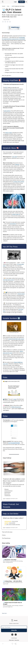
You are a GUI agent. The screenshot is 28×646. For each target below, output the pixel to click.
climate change (21, 293)
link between (13, 223)
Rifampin (6, 489)
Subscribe (21, 1)
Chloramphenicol (8, 490)
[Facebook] (12, 634)
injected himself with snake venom (16, 338)
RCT (6, 87)
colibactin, (17, 164)
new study (14, 156)
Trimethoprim (7, 495)
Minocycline (7, 493)
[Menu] (26, 2)
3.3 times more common (18, 181)
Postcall (3, 6)
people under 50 (16, 214)
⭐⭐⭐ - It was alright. (9, 522)
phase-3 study (8, 132)
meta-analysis (7, 110)
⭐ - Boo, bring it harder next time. (12, 524)
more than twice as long (8, 279)
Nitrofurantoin (7, 492)
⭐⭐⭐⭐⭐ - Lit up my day (11, 521)
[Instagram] (15, 634)
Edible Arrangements (16, 407)
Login (15, 1)
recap (15, 399)
